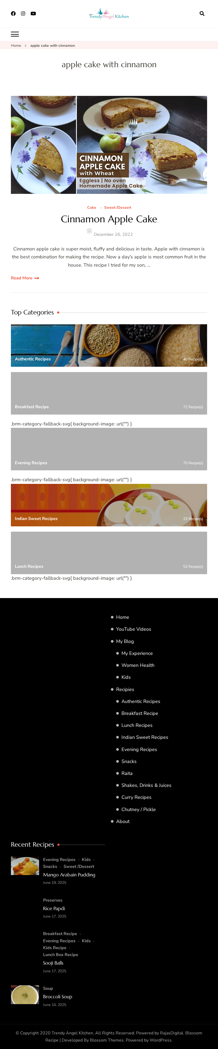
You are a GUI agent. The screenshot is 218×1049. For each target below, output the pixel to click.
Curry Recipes (136, 797)
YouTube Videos (133, 629)
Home (122, 617)
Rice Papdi (54, 908)
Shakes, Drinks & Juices (146, 785)
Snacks (129, 761)
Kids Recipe (54, 948)
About (122, 821)
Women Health (137, 665)
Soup (48, 988)
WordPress (160, 1040)
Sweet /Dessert (117, 208)
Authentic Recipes (140, 701)
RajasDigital (171, 1033)
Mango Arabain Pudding (69, 875)
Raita (127, 773)
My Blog (125, 641)
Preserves (52, 900)
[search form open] (202, 13)
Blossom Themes (107, 1040)
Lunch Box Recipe (60, 955)
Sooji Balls (53, 963)
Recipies (125, 689)
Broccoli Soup (57, 996)
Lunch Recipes (137, 725)
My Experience (137, 653)
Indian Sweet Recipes (144, 737)
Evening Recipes (139, 749)
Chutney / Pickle (138, 809)
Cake (91, 208)
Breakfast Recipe (139, 713)
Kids (126, 677)
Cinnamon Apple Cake (109, 219)
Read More (21, 278)
